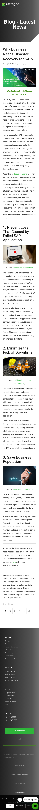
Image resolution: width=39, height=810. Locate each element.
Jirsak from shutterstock (23, 489)
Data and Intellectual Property (19, 774)
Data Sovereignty (20, 783)
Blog (16, 64)
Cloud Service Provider (19, 585)
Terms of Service (20, 766)
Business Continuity (14, 575)
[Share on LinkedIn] (24, 611)
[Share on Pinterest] (19, 611)
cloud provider (13, 582)
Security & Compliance (12, 644)
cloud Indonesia (23, 578)
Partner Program (10, 653)
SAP (4, 598)
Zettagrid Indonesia (13, 598)
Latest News (9, 650)
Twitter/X (8, 699)
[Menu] (34, 4)
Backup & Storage (11, 674)
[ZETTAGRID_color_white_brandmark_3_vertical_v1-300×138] (16, 4)
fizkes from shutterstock (23, 268)
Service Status (10, 696)
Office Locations (10, 702)
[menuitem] (34, 4)
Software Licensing (11, 680)
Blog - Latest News (19, 24)
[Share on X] (10, 611)
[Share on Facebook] (5, 611)
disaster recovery (16, 588)
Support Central (10, 693)
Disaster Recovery (11, 677)
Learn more (19, 806)
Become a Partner (11, 659)
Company (8, 641)
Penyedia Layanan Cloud (24, 595)
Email (6, 705)
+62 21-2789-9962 (11, 720)
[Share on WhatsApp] (15, 611)
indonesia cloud (22, 591)
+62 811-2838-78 (10, 717)
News (21, 64)
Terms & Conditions (11, 647)
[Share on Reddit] (29, 611)
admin (29, 64)
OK (10, 806)
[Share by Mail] (33, 611)
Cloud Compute (10, 671)
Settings (29, 806)
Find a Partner (9, 656)
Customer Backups (19, 792)
